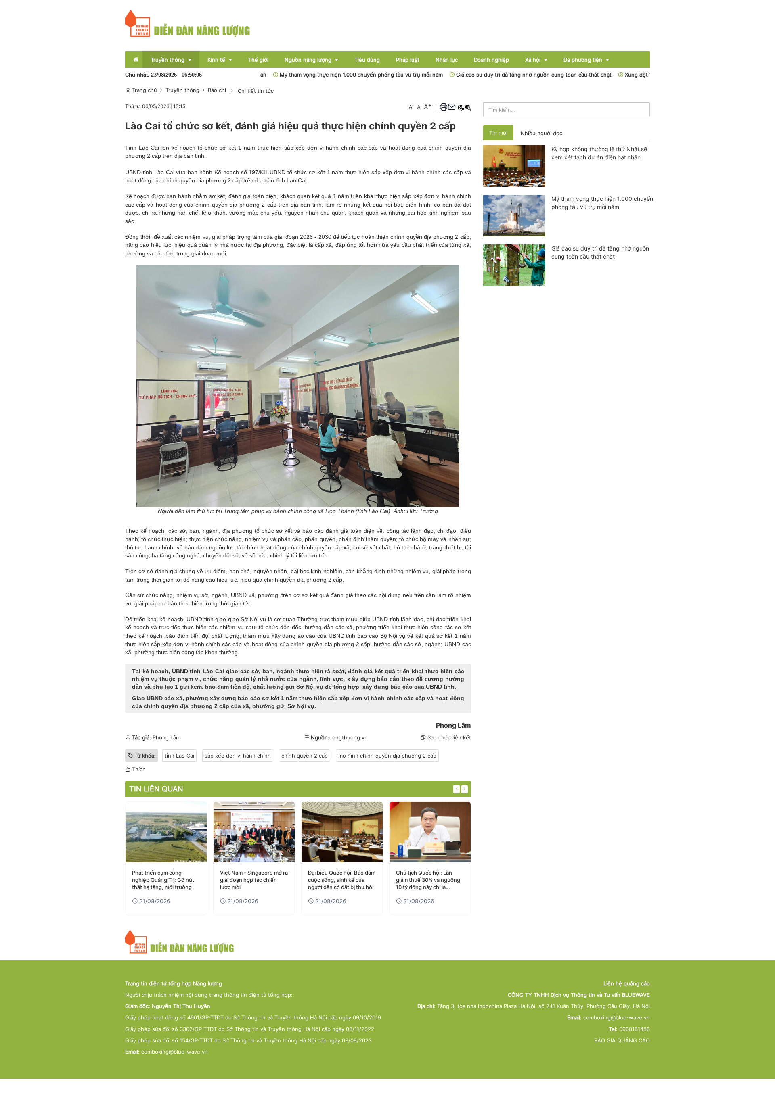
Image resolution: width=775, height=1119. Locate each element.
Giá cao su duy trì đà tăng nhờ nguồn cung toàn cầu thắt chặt (506, 74)
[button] (444, 107)
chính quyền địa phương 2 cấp (429, 237)
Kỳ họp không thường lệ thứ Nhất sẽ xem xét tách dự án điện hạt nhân (599, 153)
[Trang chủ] (187, 23)
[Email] (452, 107)
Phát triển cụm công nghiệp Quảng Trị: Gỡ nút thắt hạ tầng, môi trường (163, 879)
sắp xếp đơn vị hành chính (185, 644)
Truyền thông (182, 90)
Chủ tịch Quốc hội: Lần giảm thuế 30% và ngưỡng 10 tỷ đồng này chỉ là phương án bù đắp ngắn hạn (428, 880)
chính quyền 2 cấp (304, 755)
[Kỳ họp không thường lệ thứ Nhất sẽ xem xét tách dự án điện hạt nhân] (514, 165)
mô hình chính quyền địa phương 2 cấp (387, 755)
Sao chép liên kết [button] (449, 737)
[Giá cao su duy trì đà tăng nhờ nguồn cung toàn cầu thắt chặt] (514, 264)
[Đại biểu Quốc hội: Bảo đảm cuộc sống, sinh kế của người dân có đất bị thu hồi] (342, 832)
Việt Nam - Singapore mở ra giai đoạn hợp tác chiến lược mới (254, 879)
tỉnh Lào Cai (158, 172)
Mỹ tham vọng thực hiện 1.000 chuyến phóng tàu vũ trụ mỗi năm (334, 74)
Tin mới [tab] (498, 132)
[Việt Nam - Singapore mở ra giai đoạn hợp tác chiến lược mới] (254, 832)
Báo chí (217, 90)
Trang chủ (143, 90)
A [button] (411, 107)
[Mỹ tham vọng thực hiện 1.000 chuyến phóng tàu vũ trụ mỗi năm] (514, 215)
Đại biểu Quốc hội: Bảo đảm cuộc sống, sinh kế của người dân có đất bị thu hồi (341, 879)
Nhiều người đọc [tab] (541, 133)
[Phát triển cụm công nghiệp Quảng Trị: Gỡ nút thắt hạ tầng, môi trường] (166, 832)
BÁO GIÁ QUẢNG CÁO (622, 1040)
